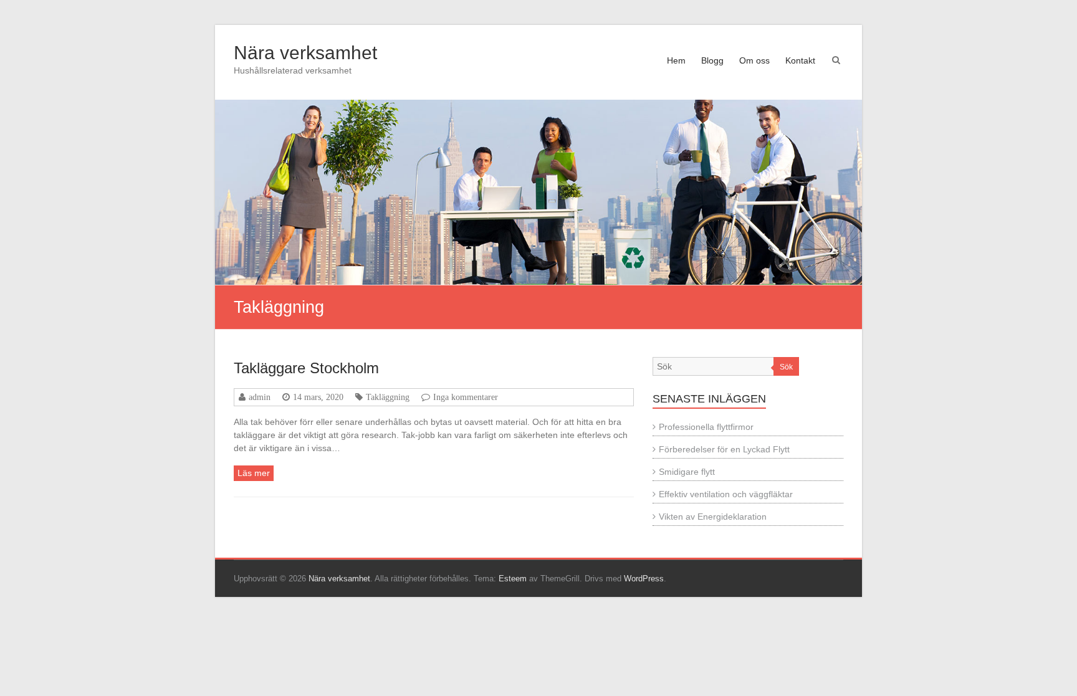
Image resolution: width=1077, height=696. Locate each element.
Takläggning (387, 397)
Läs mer (253, 473)
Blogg (712, 60)
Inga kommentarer (465, 397)
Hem (676, 60)
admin (259, 397)
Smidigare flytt (687, 472)
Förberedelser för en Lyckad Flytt (724, 449)
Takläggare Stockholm (306, 368)
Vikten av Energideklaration (713, 517)
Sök (786, 367)
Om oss (754, 60)
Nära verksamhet (305, 52)
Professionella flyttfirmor (706, 427)
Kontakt (800, 60)
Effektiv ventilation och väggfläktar (726, 494)
